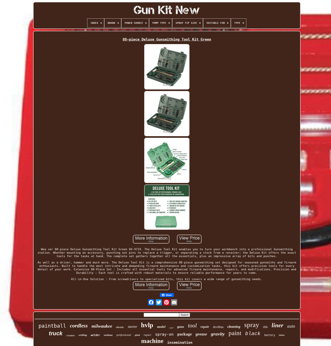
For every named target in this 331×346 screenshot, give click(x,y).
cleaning (233, 327)
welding (83, 335)
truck (55, 333)
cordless (79, 326)
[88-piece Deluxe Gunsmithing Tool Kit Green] (167, 67)
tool (192, 325)
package (184, 334)
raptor (147, 334)
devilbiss (218, 327)
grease (201, 334)
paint (235, 333)
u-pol (171, 328)
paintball (52, 326)
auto (291, 326)
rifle (265, 327)
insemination (180, 342)
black (253, 334)
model (161, 327)
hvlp (147, 325)
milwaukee (102, 326)
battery (269, 335)
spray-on (164, 334)
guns (180, 327)
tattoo (282, 335)
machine (152, 340)
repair (205, 327)
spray (251, 325)
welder (95, 335)
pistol (137, 335)
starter (132, 327)
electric (120, 327)
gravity (218, 333)
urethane (108, 335)
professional (123, 334)
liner (277, 325)
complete (70, 335)
